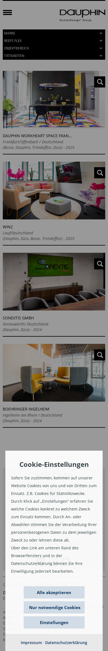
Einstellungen (54, 622)
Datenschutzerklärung (66, 642)
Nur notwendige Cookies (54, 607)
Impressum (31, 642)
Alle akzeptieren (54, 592)
